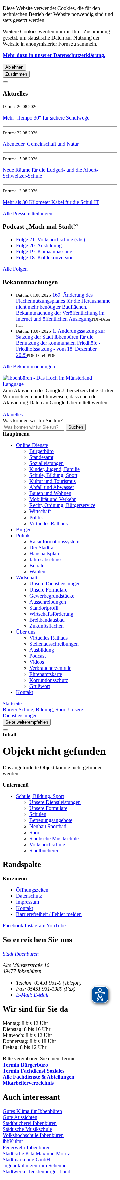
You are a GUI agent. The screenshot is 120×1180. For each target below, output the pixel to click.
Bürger (23, 529)
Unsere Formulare (48, 590)
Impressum (27, 902)
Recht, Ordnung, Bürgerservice (62, 505)
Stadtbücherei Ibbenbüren (30, 1123)
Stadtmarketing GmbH (26, 1159)
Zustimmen (16, 74)
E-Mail (32, 995)
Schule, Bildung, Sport (53, 475)
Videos (36, 662)
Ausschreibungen (47, 602)
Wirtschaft (40, 511)
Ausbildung (41, 650)
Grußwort (39, 686)
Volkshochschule (47, 844)
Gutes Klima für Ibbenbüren (32, 1111)
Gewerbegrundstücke (51, 596)
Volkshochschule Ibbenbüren (33, 1135)
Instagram (35, 925)
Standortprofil (43, 608)
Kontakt (24, 692)
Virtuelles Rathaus (48, 523)
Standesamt (41, 457)
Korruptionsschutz (48, 680)
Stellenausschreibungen (54, 644)
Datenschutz (29, 896)
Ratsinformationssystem (54, 541)
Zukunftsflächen (46, 626)
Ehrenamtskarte (45, 674)
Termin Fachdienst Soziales (33, 1071)
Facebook (13, 925)
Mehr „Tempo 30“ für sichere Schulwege (46, 118)
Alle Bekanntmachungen (29, 366)
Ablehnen (14, 67)
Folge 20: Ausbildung (39, 245)
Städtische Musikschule (54, 838)
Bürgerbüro (41, 451)
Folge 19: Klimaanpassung (44, 251)
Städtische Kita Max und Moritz (36, 1153)
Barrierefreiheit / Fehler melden (49, 914)
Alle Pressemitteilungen (27, 213)
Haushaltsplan (44, 553)
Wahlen (37, 571)
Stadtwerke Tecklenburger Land (36, 1171)
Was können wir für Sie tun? (33, 420)
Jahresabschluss (45, 559)
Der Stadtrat (42, 547)
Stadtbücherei (43, 850)
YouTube (56, 925)
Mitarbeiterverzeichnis (28, 1083)
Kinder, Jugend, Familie (54, 469)
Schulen (37, 814)
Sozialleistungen (46, 463)
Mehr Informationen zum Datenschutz (43, 408)
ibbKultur (13, 1141)
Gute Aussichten (20, 1117)
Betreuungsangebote (50, 820)
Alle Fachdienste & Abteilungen (38, 1077)
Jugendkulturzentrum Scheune (34, 1165)
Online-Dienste (32, 445)
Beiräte (36, 565)
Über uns (25, 632)
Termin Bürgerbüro (25, 1065)
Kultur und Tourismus (52, 481)
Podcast (37, 656)
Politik (36, 517)
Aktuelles (13, 414)
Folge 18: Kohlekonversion (45, 257)
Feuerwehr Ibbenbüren (27, 1147)
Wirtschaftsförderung (51, 614)
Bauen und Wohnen (50, 493)
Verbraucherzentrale (50, 668)
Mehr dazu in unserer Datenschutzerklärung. (54, 55)
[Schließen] (5, 82)
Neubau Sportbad (47, 826)
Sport (35, 832)
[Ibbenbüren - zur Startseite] (47, 378)
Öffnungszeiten (32, 890)
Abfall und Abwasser (51, 487)
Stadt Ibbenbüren (21, 954)
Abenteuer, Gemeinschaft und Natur (41, 144)
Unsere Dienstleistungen (55, 583)
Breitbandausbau (47, 620)
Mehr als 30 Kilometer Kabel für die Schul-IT (51, 202)
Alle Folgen (15, 269)
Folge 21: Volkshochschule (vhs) (50, 239)
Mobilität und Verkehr (52, 499)
